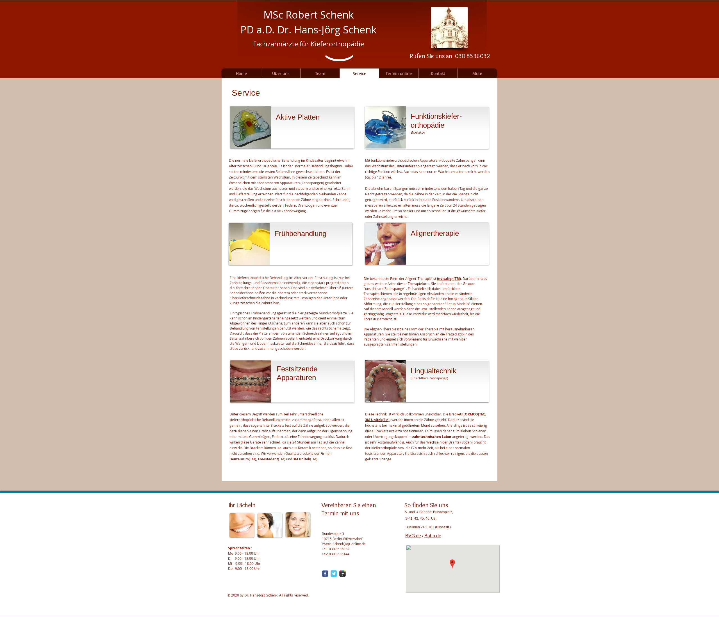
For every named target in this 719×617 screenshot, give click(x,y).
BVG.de (413, 535)
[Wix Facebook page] (325, 573)
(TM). (305, 459)
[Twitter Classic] (334, 573)
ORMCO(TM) (475, 414)
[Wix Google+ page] (342, 573)
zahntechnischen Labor (431, 436)
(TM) (271, 459)
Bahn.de (432, 535)
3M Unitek (373, 419)
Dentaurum (239, 459)
